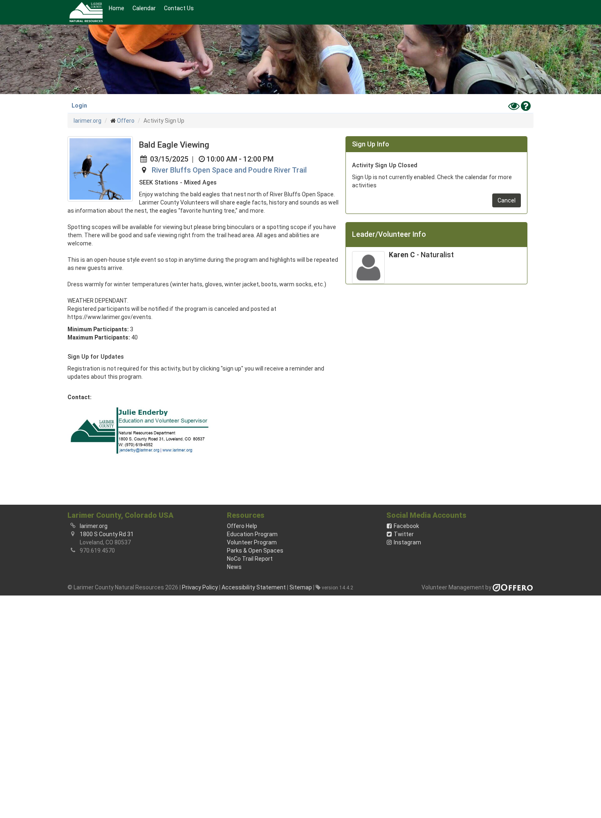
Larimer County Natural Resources (86, 12)
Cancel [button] (507, 200)
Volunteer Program (252, 542)
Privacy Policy (200, 587)
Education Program (252, 534)
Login (79, 105)
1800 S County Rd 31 (107, 534)
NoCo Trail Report (250, 558)
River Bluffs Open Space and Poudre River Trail (229, 170)
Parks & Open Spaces (255, 550)
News (234, 567)
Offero (126, 120)
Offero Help (242, 526)
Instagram (407, 542)
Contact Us (179, 8)
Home (116, 8)
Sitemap (300, 587)
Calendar (144, 8)
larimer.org (87, 120)
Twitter (404, 534)
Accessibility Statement (254, 587)
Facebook (406, 526)
